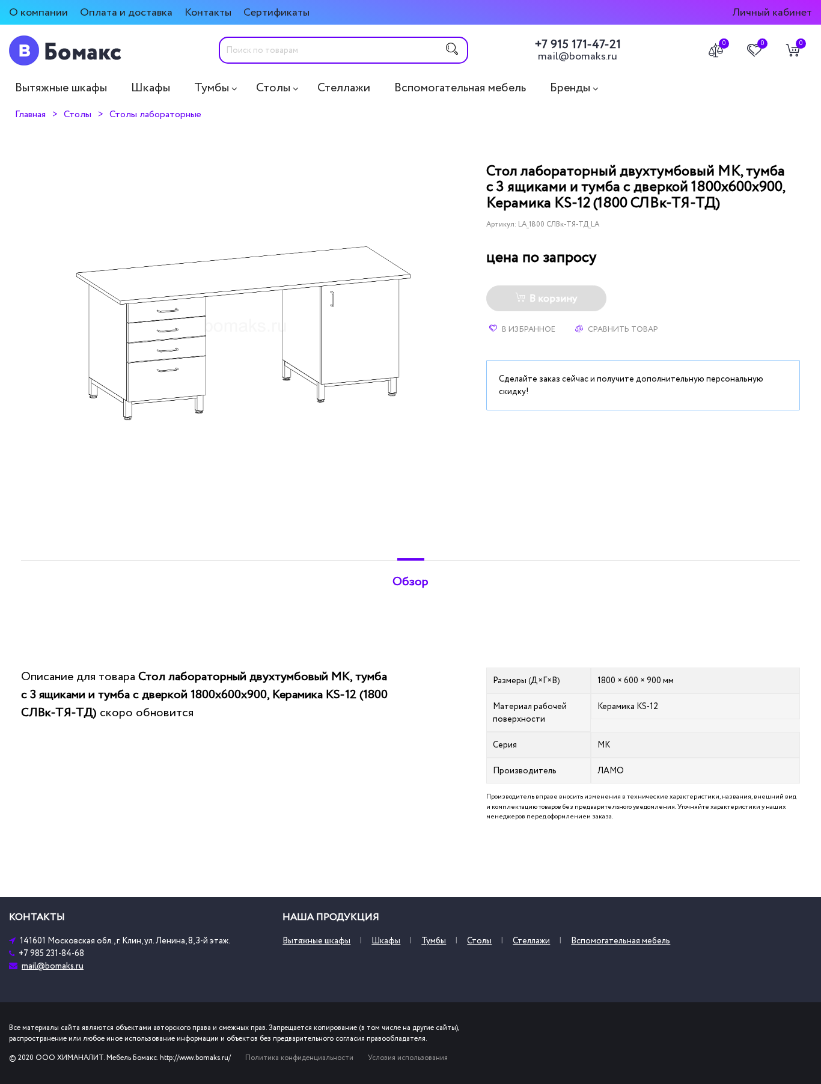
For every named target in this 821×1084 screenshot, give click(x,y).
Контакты (208, 12)
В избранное (527, 329)
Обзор (410, 581)
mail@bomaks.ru (577, 56)
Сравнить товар (622, 329)
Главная (30, 114)
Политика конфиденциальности (299, 1058)
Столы (273, 87)
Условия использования (408, 1058)
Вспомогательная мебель (460, 87)
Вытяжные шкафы (61, 87)
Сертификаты (276, 12)
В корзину (553, 298)
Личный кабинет (772, 12)
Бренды (570, 87)
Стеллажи (343, 87)
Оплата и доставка (126, 12)
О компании (38, 12)
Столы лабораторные (155, 114)
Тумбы (211, 87)
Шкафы (150, 87)
